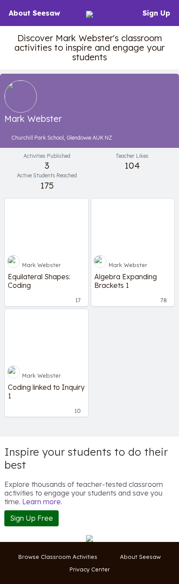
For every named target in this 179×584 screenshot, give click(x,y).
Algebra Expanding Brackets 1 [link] (125, 281)
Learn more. (42, 501)
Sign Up (156, 13)
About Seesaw (34, 13)
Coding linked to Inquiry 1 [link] (46, 391)
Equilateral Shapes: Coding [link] (39, 281)
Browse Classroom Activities (57, 556)
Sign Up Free (31, 518)
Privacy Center (90, 569)
